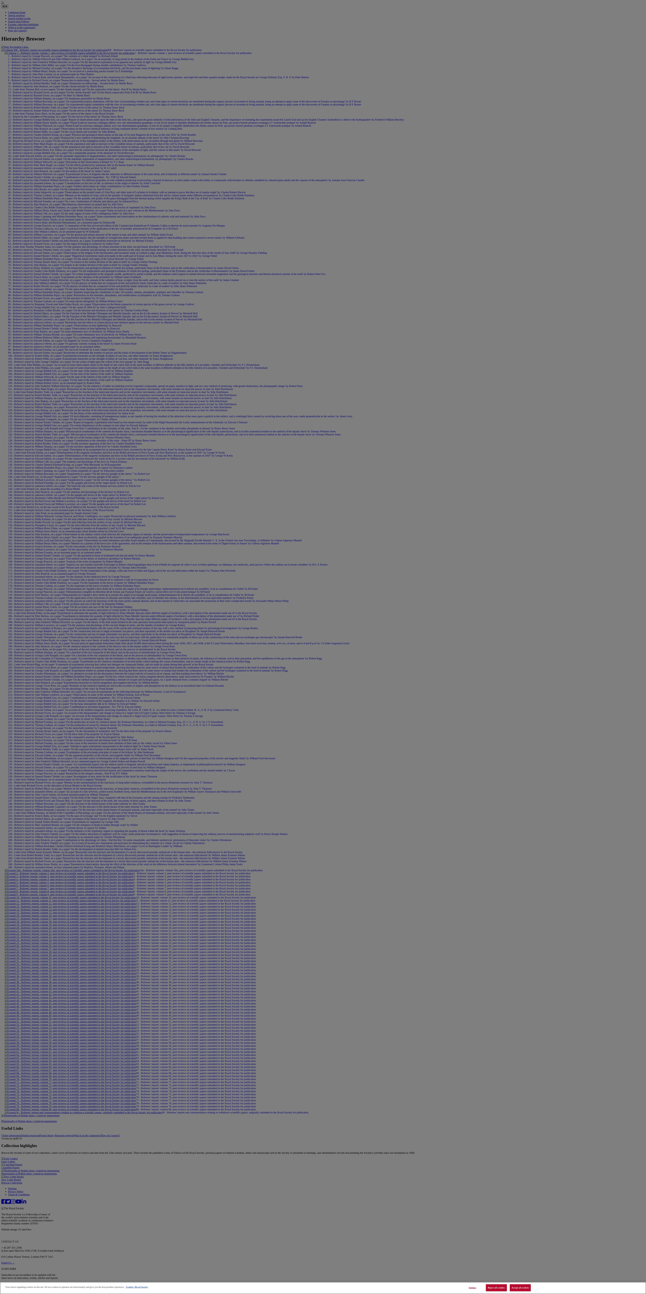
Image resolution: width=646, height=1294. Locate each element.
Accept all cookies (520, 1287)
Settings (472, 1287)
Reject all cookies (496, 1287)
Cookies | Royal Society (137, 1287)
